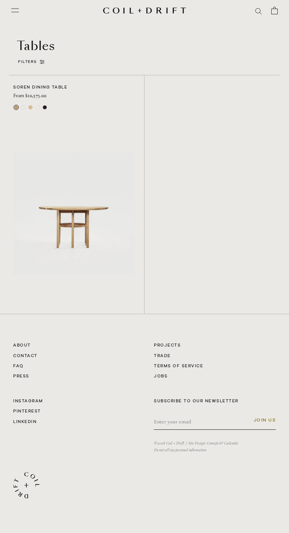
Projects (167, 345)
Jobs (160, 376)
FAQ (18, 365)
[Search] (258, 11)
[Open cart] (274, 10)
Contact (25, 355)
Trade (162, 355)
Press (21, 376)
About (22, 345)
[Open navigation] (15, 11)
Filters (29, 62)
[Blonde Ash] (37, 107)
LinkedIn (25, 421)
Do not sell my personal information (180, 450)
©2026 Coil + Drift (169, 443)
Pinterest (27, 411)
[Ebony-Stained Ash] (45, 107)
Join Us (265, 420)
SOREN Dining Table (40, 87)
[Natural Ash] (30, 107)
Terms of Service (178, 365)
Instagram (28, 401)
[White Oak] (16, 107)
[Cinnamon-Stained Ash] (23, 107)
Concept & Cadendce (222, 443)
